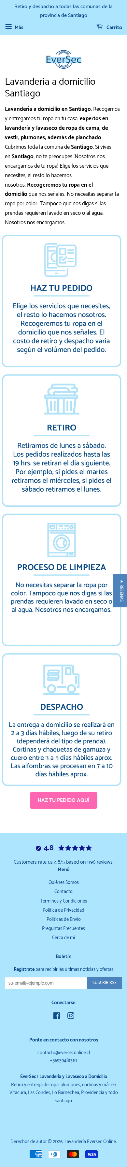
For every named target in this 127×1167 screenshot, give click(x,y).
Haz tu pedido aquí (64, 800)
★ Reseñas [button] (121, 591)
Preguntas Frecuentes (63, 929)
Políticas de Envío (64, 919)
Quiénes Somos (64, 883)
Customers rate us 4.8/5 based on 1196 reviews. (64, 862)
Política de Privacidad (63, 910)
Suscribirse (104, 982)
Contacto (63, 892)
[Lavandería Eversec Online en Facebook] (57, 1017)
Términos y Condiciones (63, 901)
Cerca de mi (63, 938)
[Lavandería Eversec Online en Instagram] (70, 1017)
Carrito (113, 27)
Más (18, 27)
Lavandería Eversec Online (90, 1142)
